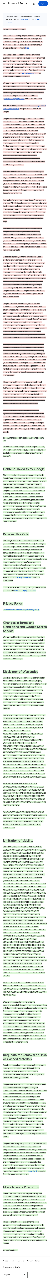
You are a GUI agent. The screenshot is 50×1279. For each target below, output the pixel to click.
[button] (4, 4)
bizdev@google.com (30, 73)
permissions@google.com (13, 99)
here (27, 48)
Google (6, 1261)
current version (26, 19)
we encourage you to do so (25, 590)
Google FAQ (32, 1171)
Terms (37, 1261)
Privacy (30, 1261)
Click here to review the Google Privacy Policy (21, 610)
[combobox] (15, 1275)
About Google (18, 1261)
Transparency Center (12, 1267)
